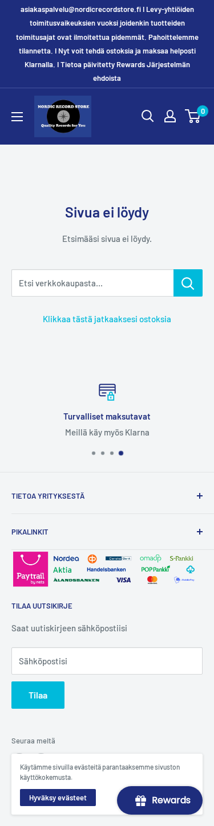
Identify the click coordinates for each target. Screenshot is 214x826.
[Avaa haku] (148, 116)
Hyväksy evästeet (58, 797)
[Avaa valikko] (17, 116)
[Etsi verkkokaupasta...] (188, 283)
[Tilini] (170, 116)
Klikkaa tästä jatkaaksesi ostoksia (107, 319)
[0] (193, 116)
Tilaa (38, 694)
